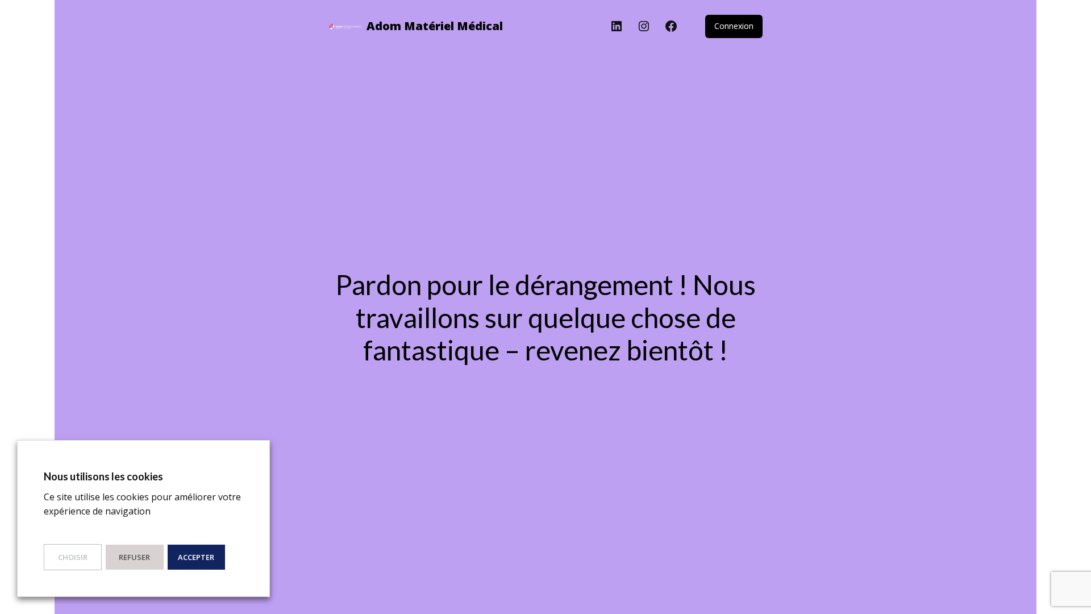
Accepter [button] (196, 557)
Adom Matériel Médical (435, 26)
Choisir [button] (73, 557)
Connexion (733, 25)
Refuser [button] (134, 557)
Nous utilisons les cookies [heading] (103, 476)
